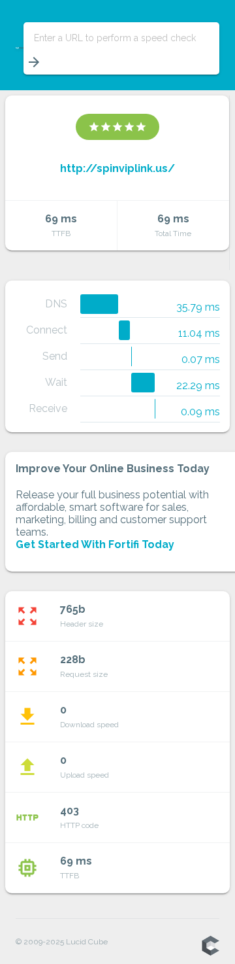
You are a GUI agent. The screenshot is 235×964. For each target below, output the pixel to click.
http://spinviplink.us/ (117, 168)
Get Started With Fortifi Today (95, 544)
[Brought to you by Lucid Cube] (210, 946)
